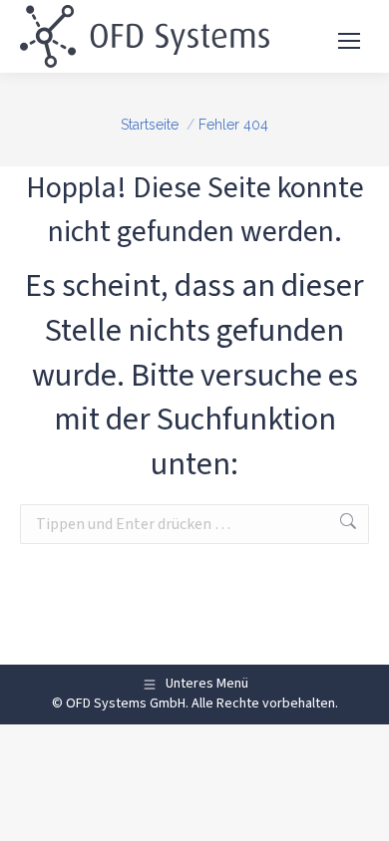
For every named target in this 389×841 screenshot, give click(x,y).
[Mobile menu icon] (349, 37)
